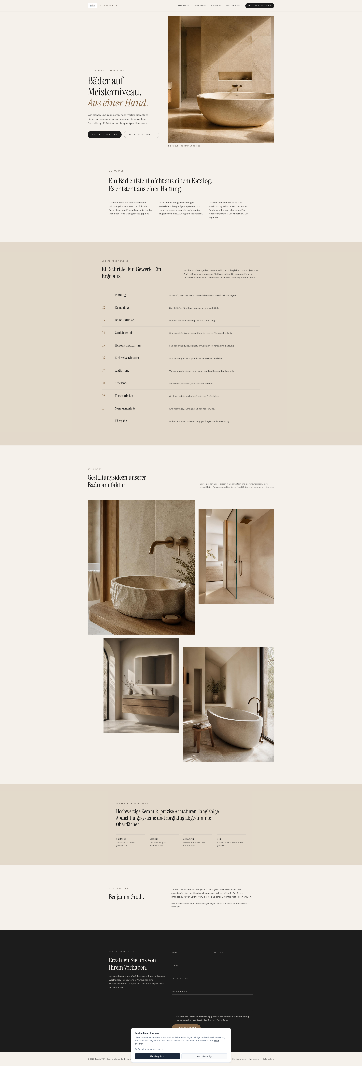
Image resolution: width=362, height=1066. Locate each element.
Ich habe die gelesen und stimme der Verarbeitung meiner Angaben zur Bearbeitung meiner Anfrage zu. (212, 1018)
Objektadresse (180, 979)
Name (174, 953)
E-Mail (175, 966)
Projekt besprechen (260, 6)
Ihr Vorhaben (179, 992)
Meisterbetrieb (233, 6)
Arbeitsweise (200, 6)
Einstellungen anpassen (149, 1049)
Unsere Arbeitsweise (141, 135)
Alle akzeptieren (157, 1056)
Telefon (218, 953)
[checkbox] (173, 1017)
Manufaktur (183, 6)
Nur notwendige (204, 1056)
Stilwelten (216, 6)
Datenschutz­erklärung (200, 1016)
